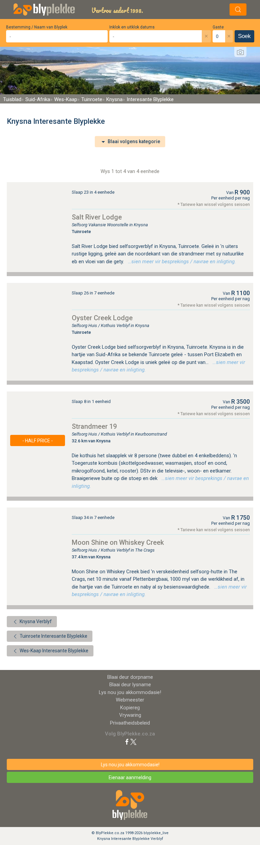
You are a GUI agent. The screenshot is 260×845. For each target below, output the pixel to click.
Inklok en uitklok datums (132, 27)
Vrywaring (130, 715)
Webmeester (130, 700)
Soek (244, 36)
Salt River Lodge (97, 217)
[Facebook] (127, 741)
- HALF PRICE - (37, 440)
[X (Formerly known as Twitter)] (133, 741)
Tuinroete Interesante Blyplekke (53, 636)
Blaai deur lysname (130, 684)
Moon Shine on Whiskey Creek (118, 542)
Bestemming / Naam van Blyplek (36, 27)
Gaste (218, 27)
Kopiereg (130, 708)
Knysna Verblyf (35, 621)
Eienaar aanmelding (130, 777)
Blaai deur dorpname (130, 677)
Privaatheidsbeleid (130, 723)
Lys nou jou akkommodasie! (130, 692)
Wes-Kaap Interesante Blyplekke (53, 650)
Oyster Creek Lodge (102, 318)
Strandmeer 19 (94, 426)
